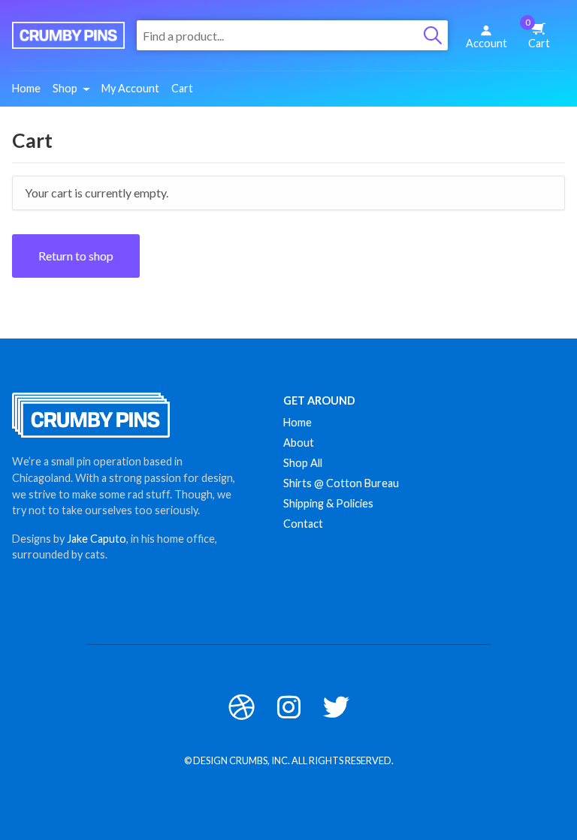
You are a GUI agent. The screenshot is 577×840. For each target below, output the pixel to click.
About (298, 442)
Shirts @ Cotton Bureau (341, 483)
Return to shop (75, 255)
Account (486, 43)
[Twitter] (336, 707)
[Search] (433, 35)
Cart (537, 34)
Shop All (302, 462)
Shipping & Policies (328, 503)
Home (26, 88)
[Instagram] (288, 707)
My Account (130, 88)
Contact (303, 523)
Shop (65, 88)
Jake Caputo (96, 538)
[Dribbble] (241, 707)
